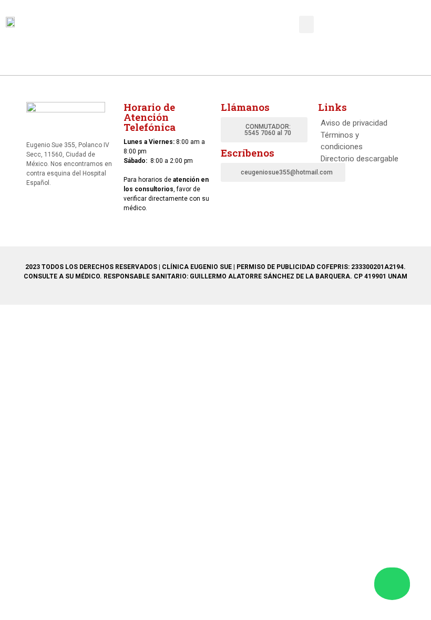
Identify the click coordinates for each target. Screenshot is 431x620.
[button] (306, 24)
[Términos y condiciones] (361, 141)
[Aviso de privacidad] (361, 123)
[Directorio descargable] (361, 159)
